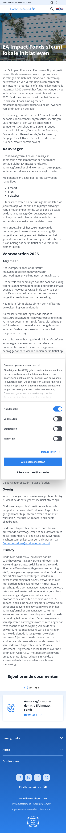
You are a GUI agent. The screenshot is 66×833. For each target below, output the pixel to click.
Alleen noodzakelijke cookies (33, 472)
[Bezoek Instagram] (37, 777)
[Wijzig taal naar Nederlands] (57, 9)
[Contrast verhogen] (52, 2)
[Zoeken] (52, 9)
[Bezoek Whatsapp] (46, 777)
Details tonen (48, 451)
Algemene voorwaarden (24, 809)
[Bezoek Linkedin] (28, 777)
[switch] (57, 418)
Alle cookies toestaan (33, 461)
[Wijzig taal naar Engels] (61, 9)
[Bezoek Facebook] (19, 777)
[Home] (20, 9)
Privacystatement (21, 803)
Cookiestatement (42, 803)
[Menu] (4, 9)
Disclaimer (45, 809)
